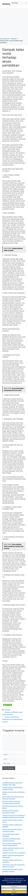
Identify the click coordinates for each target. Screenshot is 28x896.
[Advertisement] (14, 23)
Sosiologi (6, 4)
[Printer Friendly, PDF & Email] (7, 705)
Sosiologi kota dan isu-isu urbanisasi (13, 852)
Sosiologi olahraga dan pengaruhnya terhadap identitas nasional (12, 719)
